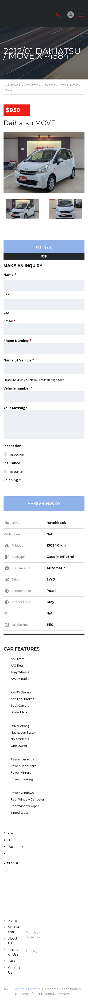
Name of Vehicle (19, 360)
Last (6, 312)
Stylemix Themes (27, 989)
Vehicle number (18, 388)
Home (13, 920)
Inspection (12, 446)
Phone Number (17, 340)
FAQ (11, 961)
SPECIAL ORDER (14, 929)
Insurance (12, 463)
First (7, 294)
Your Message (15, 408)
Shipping (12, 480)
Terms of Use (13, 952)
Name (10, 274)
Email (9, 321)
